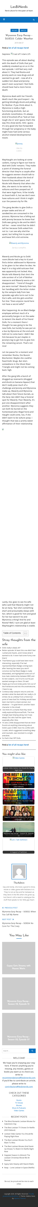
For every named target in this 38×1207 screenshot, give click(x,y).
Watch (23, 30)
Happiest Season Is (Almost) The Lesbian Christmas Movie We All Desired (17, 1157)
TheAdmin (19, 883)
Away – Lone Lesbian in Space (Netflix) (19, 1167)
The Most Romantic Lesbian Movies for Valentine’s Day (19, 1122)
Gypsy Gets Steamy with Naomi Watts (19, 1164)
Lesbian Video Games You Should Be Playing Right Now (18, 1135)
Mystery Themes (20, 1198)
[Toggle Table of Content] (24, 633)
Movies (19, 1105)
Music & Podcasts (19, 1108)
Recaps (14, 30)
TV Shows (19, 1103)
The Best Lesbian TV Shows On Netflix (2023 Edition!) (19, 1128)
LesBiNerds (19, 7)
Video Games (19, 1110)
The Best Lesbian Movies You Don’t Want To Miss (18, 1141)
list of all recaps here (18, 47)
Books (19, 1100)
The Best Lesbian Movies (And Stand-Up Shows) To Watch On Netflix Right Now (19, 1149)
